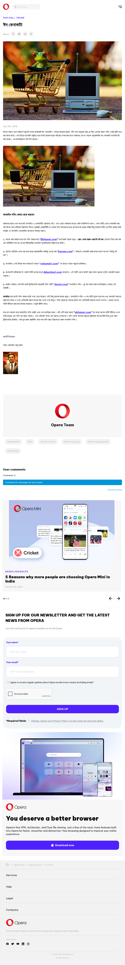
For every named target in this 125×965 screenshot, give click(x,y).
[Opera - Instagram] (28, 944)
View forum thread (114, 490)
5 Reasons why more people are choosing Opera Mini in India (57, 579)
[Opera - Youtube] (18, 944)
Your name (11, 642)
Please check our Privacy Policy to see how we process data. (67, 720)
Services (11, 875)
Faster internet (48, 442)
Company (12, 909)
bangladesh (14, 442)
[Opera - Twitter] (12, 944)
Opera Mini (14, 451)
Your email (11, 662)
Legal (9, 898)
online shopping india (98, 442)
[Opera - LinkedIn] (23, 944)
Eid (30, 442)
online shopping (72, 442)
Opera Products (16, 572)
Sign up (62, 709)
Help (9, 886)
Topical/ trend (14, 18)
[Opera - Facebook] (7, 944)
